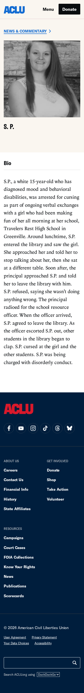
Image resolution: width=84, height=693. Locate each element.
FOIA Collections (19, 557)
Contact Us (13, 479)
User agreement (15, 637)
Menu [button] (48, 9)
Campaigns (13, 537)
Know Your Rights (19, 566)
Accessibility (43, 643)
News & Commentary (25, 31)
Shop (51, 479)
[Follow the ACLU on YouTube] (21, 428)
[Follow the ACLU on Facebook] (9, 428)
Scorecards (14, 595)
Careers (11, 470)
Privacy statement (44, 637)
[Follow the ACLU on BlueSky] (69, 428)
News (8, 576)
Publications (15, 586)
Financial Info (16, 489)
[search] (74, 662)
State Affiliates (17, 508)
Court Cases (14, 547)
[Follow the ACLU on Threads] (57, 428)
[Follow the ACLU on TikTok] (45, 428)
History (10, 499)
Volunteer (55, 499)
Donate (69, 9)
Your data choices (16, 643)
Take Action (57, 489)
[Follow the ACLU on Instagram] (33, 428)
